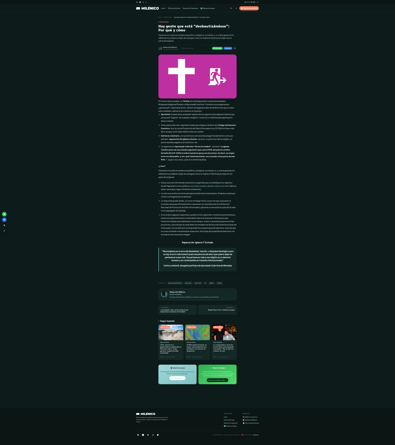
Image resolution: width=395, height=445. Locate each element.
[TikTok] (146, 2)
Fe (205, 283)
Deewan (255, 435)
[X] (148, 435)
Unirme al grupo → (177, 378)
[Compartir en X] (4, 225)
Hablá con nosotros (250, 8)
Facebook (228, 48)
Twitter (219, 283)
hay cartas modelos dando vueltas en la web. (209, 186)
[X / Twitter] (143, 2)
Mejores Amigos (208, 8)
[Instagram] (140, 2)
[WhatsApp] (158, 435)
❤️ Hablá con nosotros (250, 417)
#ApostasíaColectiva (175, 283)
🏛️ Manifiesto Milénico (250, 420)
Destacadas (168, 17)
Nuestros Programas (190, 8)
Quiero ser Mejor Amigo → (217, 380)
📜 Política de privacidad (251, 423)
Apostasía (188, 283)
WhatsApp (218, 48)
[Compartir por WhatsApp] (4, 214)
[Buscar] (231, 8)
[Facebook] (137, 2)
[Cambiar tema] (236, 8)
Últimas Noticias (174, 8)
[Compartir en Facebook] (4, 219)
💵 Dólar (250, 2)
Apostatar (198, 283)
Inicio (163, 8)
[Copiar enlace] (4, 231)
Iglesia (212, 283)
